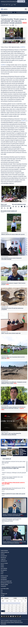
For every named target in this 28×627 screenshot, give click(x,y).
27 (16, 611)
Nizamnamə (4, 579)
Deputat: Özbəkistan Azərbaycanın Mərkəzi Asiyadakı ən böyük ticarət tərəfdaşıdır (13, 515)
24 (4, 611)
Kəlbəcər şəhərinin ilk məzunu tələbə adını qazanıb (13, 234)
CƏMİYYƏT (3, 559)
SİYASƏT (3, 554)
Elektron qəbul (5, 588)
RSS (2, 592)
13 (16, 607)
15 (22, 607)
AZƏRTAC (22, 47)
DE (6, 4)
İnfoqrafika (4, 570)
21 (19, 609)
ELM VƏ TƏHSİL (4, 563)
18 (8, 609)
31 (4, 613)
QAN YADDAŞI (4, 568)
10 (4, 607)
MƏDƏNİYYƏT (4, 561)
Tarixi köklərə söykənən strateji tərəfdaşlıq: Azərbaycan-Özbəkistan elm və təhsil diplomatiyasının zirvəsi (11, 520)
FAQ (2, 590)
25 (8, 611)
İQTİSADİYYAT (4, 555)
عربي (12, 4)
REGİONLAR (4, 15)
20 (16, 609)
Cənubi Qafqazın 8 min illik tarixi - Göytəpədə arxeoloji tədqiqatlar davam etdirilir (13, 383)
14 (19, 607)
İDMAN (2, 565)
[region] (14, 503)
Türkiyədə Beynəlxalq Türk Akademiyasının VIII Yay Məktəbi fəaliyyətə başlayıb (13, 489)
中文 (15, 4)
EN (4, 4)
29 (22, 611)
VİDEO (2, 572)
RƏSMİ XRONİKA (4, 550)
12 (11, 607)
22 (22, 609)
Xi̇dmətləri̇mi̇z (4, 584)
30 (26, 611)
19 (11, 609)
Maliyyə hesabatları (6, 581)
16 (26, 607)
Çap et (11, 25)
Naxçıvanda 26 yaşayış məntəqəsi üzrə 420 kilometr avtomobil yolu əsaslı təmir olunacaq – (13, 408)
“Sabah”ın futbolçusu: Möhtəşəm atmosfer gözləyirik (14, 472)
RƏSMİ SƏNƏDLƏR (5, 552)
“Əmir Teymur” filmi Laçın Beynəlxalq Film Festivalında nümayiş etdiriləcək (11, 434)
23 (26, 609)
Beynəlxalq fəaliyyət (6, 582)
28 (19, 611)
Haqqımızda (4, 577)
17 (4, 609)
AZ (1, 4)
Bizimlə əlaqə (4, 576)
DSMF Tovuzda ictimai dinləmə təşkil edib (11, 333)
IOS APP (2, 595)
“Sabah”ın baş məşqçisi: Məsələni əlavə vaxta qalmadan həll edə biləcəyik (12, 477)
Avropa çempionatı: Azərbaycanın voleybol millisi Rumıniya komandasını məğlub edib (13, 468)
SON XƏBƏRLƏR (7, 459)
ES (9, 4)
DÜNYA (2, 566)
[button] (14, 33)
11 (8, 607)
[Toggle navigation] (25, 9)
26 (11, 611)
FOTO (2, 573)
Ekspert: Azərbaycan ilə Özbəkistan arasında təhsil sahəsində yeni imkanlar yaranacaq (14, 542)
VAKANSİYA (3, 586)
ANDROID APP (4, 593)
